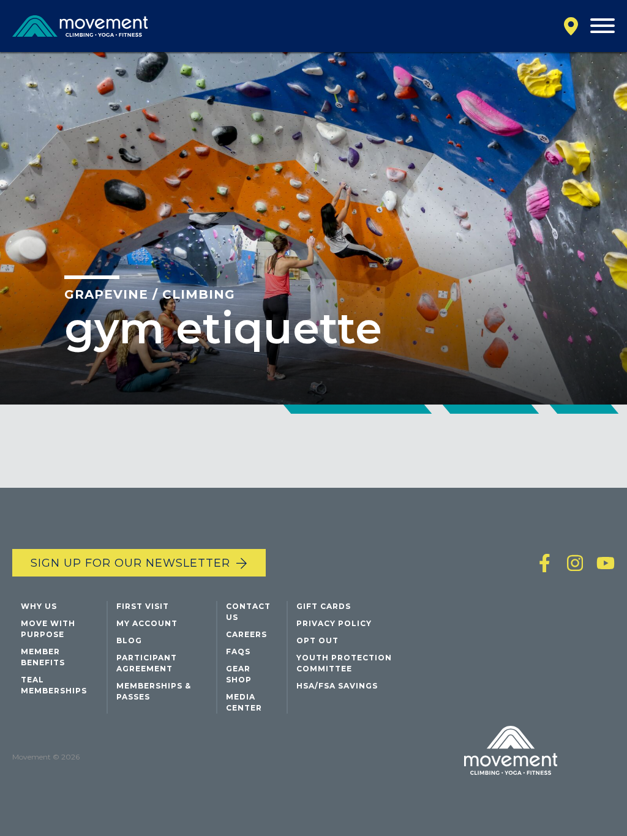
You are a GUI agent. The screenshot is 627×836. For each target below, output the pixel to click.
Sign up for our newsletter (130, 563)
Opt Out (317, 640)
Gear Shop (239, 674)
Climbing (198, 294)
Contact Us (248, 612)
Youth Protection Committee (344, 663)
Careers (246, 634)
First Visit (142, 606)
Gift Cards (323, 606)
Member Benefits (43, 657)
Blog (129, 640)
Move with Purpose (48, 629)
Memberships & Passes (153, 691)
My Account (147, 623)
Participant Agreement (146, 663)
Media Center (244, 702)
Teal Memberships (54, 685)
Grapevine (106, 294)
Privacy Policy (334, 623)
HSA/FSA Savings (337, 685)
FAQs (238, 651)
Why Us (39, 606)
